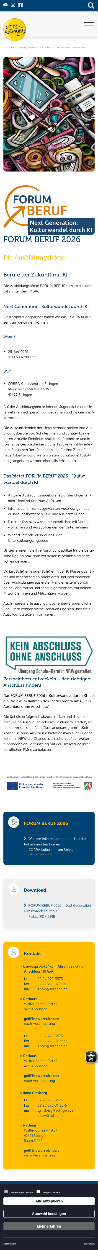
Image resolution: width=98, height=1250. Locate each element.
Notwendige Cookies (21, 1192)
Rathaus (30, 998)
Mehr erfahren (49, 1226)
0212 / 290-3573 (50, 978)
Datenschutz (9, 1243)
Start (5, 47)
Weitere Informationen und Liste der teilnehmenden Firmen (55, 844)
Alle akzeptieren (49, 1201)
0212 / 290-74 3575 (52, 1105)
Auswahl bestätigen (49, 1214)
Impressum (89, 1243)
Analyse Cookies (51, 1192)
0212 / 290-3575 (50, 1100)
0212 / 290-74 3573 (52, 984)
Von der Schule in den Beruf (57, 47)
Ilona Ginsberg (35, 1092)
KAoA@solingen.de (52, 989)
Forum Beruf (80, 47)
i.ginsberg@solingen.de (55, 1110)
